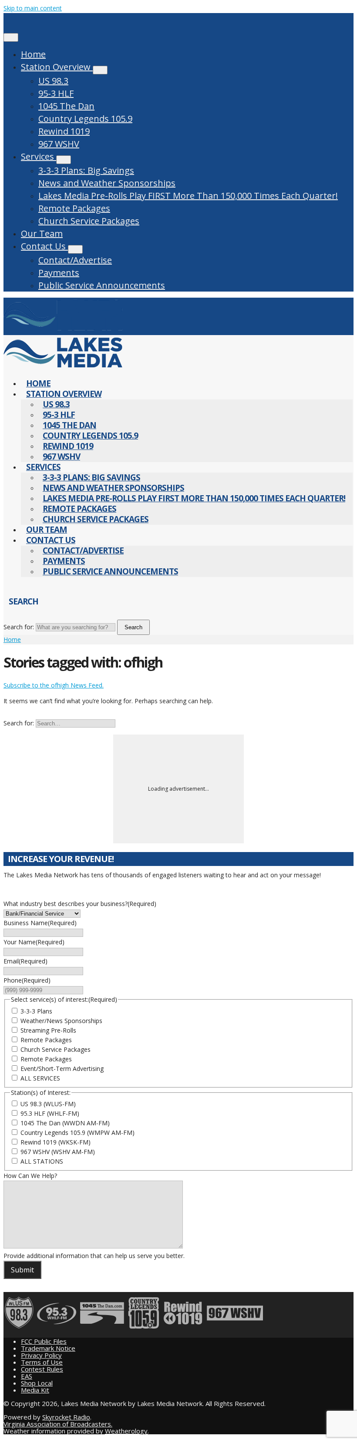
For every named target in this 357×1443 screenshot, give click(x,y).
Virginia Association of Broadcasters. (57, 1424)
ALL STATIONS (41, 1161)
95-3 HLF (56, 93)
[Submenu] (100, 70)
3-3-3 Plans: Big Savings (86, 170)
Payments (58, 273)
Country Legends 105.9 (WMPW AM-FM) (77, 1132)
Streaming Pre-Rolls (48, 1030)
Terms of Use (42, 1362)
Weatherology (126, 1430)
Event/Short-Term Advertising (62, 1068)
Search (133, 627)
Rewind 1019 (64, 131)
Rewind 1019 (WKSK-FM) (55, 1142)
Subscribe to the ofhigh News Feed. (53, 685)
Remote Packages (74, 208)
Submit (22, 1270)
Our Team (42, 233)
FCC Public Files (44, 1341)
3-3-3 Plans (36, 1011)
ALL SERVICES (40, 1078)
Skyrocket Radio (66, 1417)
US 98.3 (53, 81)
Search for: (18, 627)
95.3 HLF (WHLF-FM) (49, 1113)
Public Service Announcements (101, 285)
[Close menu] (10, 37)
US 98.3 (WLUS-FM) (48, 1104)
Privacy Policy (41, 1355)
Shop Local (37, 1383)
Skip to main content (32, 8)
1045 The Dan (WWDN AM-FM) (65, 1123)
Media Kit (35, 1390)
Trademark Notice (48, 1348)
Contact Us (44, 246)
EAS (26, 1376)
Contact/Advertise (75, 260)
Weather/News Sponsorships (61, 1021)
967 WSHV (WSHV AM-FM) (57, 1152)
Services (38, 156)
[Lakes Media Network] (62, 330)
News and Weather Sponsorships (106, 183)
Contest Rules (42, 1369)
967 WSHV (58, 144)
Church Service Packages (88, 221)
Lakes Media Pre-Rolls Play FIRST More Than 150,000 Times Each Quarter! (188, 195)
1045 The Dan (66, 106)
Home (33, 54)
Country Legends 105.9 (85, 118)
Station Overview (57, 67)
